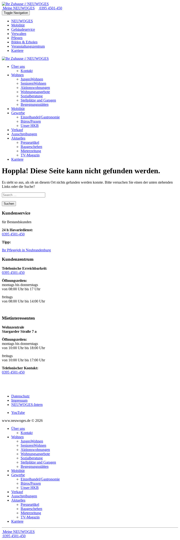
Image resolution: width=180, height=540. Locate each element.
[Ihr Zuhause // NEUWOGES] (25, 4)
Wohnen (17, 437)
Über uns (18, 428)
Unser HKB (30, 488)
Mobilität (18, 25)
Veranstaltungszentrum (28, 46)
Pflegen (16, 38)
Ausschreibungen (24, 496)
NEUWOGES (22, 21)
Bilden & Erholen (24, 42)
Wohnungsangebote (35, 454)
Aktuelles (18, 500)
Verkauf (17, 492)
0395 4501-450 (50, 8)
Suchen (9, 203)
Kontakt (27, 433)
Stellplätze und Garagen (38, 462)
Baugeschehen (31, 509)
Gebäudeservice (23, 29)
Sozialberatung (32, 458)
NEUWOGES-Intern (27, 405)
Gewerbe (18, 475)
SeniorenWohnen (33, 445)
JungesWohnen (32, 441)
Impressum (19, 400)
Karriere (17, 51)
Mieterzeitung (31, 513)
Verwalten (18, 34)
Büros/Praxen (31, 483)
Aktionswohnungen (35, 450)
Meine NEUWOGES (18, 8)
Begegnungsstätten (35, 466)
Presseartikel (30, 504)
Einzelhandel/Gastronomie (40, 479)
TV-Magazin (30, 517)
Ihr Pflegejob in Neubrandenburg (26, 250)
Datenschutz (20, 396)
